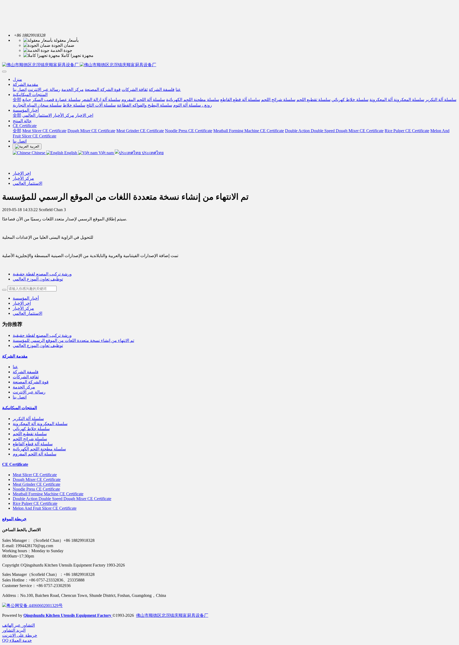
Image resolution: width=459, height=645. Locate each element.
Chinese (38, 152)
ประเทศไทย (152, 152)
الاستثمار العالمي (27, 183)
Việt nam (106, 152)
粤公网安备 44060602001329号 (34, 605)
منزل (17, 79)
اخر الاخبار (22, 173)
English (70, 152)
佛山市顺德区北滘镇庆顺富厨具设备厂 (172, 615)
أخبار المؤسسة (26, 298)
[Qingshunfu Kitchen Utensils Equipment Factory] (229, 65)
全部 (17, 99)
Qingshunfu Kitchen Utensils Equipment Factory (67, 615)
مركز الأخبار (23, 178)
